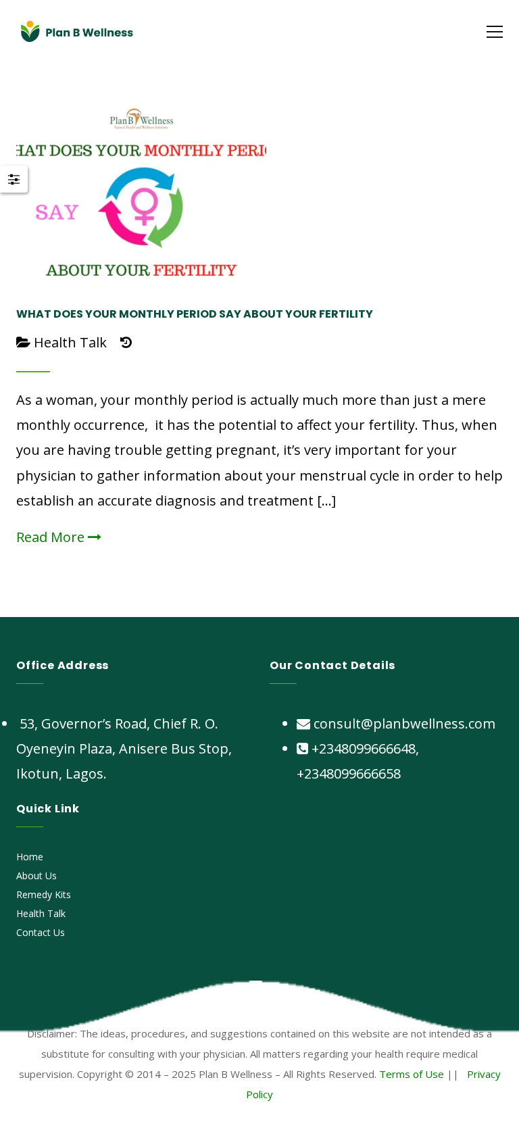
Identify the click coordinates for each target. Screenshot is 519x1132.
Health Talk (70, 342)
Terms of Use (411, 1074)
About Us (36, 875)
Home (29, 856)
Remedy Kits (43, 894)
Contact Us (40, 932)
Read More (52, 537)
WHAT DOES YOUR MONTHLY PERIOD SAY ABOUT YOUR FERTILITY (194, 314)
